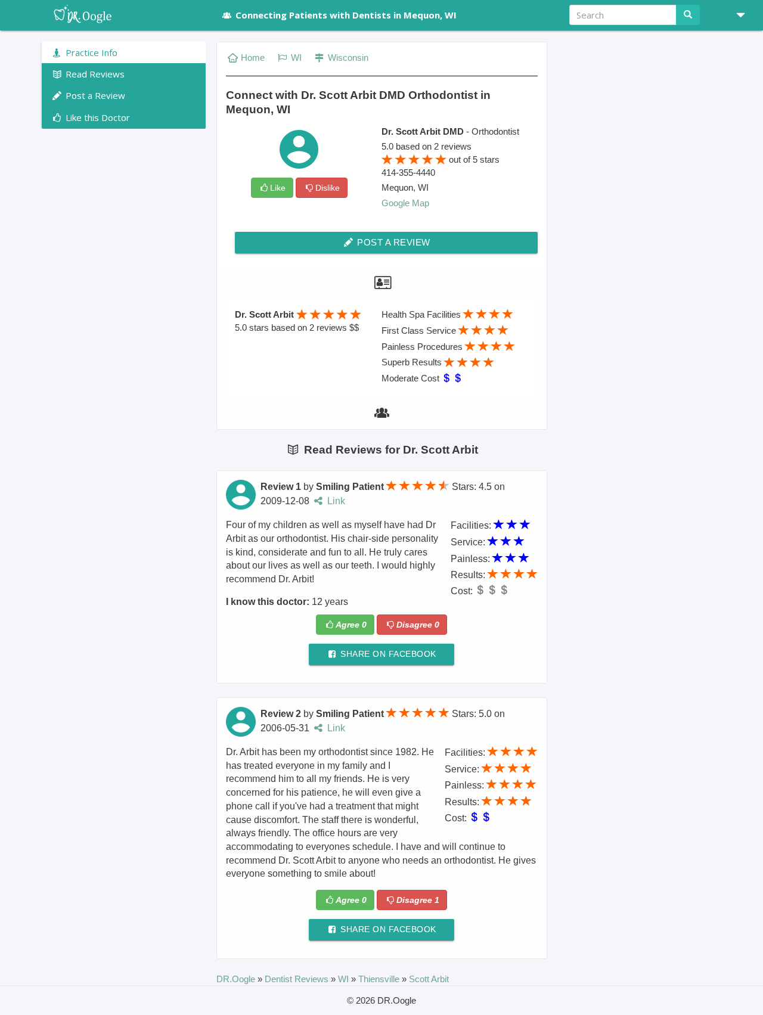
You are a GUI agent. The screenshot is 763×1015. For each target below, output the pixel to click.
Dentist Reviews (298, 979)
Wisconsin (346, 57)
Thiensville (380, 979)
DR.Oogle (237, 979)
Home (252, 57)
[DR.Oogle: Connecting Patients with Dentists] (124, 15)
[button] (736, 15)
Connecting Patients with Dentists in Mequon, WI (346, 15)
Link (335, 501)
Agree (351, 624)
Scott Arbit (429, 979)
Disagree (417, 624)
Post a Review (392, 242)
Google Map (405, 203)
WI (295, 57)
